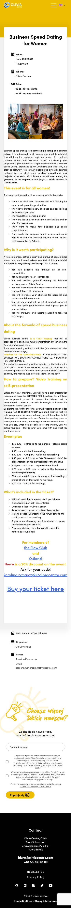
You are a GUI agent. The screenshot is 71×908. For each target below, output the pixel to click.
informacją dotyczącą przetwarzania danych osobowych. (40, 785)
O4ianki (35, 558)
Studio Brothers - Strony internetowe (35, 901)
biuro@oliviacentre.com (35, 857)
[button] (54, 5)
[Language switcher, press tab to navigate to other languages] (62, 5)
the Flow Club (35, 547)
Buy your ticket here (35, 588)
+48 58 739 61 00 (36, 862)
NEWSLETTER (35, 871)
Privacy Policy (35, 877)
